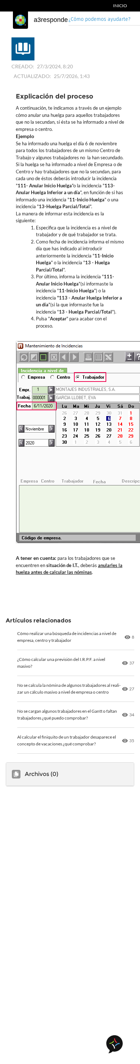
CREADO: (22, 66)
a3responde (51, 19)
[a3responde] (20, 20)
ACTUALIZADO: (32, 76)
